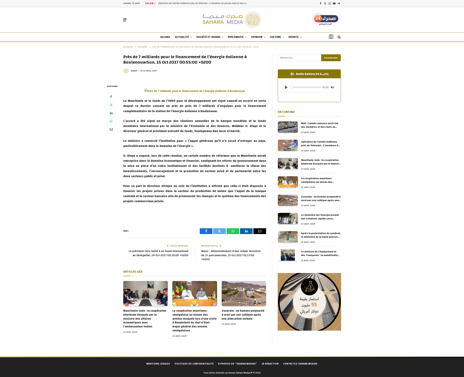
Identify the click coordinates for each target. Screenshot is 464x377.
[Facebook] (111, 96)
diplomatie (236, 37)
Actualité (182, 37)
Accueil (165, 37)
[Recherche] (339, 37)
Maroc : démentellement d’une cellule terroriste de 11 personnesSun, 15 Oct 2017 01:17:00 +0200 (231, 255)
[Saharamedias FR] (232, 20)
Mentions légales (158, 364)
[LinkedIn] (111, 113)
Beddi (134, 71)
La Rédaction (270, 364)
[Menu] (125, 20)
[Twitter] (111, 105)
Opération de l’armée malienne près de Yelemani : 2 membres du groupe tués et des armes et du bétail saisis (203, 3)
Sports (293, 37)
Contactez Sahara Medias (300, 364)
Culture (275, 37)
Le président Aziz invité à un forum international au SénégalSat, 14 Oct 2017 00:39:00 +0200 (158, 253)
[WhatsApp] (111, 121)
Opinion (256, 37)
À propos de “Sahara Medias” (237, 364)
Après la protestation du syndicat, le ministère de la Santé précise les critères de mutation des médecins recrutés (321, 235)
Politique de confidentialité (194, 364)
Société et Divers (208, 37)
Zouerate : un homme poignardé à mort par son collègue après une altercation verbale (243, 315)
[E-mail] (111, 129)
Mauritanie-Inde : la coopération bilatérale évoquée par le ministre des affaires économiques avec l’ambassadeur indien (144, 319)
